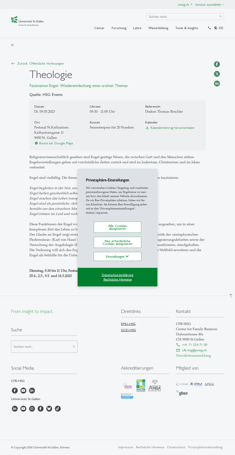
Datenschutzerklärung (117, 275)
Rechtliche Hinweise (117, 279)
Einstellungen (116, 256)
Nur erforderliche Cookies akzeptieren (117, 242)
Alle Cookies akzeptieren (117, 227)
